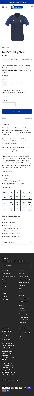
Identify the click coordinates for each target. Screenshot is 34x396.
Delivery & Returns (8, 242)
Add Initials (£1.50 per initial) (11, 90)
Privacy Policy (23, 314)
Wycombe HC (6, 47)
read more (5, 76)
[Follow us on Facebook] (21, 333)
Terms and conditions (22, 309)
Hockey (4, 283)
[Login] (27, 7)
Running (4, 290)
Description (6, 124)
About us (21, 273)
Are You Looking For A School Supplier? (25, 281)
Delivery (21, 295)
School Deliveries (24, 298)
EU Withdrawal (23, 302)
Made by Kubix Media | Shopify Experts (12, 380)
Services (21, 292)
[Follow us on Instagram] (25, 333)
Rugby (4, 286)
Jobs (20, 289)
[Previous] (3, 44)
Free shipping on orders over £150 (17, 2)
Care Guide (22, 322)
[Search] (6, 7)
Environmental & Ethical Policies (24, 318)
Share (4, 118)
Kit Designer (6, 293)
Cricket (4, 280)
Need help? (28, 118)
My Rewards (6, 273)
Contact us (22, 285)
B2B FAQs (5, 299)
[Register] (29, 265)
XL (22, 83)
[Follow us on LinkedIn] (21, 337)
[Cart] (31, 7)
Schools (4, 296)
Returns (21, 305)
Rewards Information (8, 276)
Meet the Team (23, 276)
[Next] (31, 44)
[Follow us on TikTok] (29, 333)
